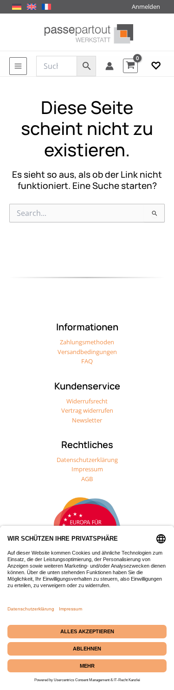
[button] (156, 66)
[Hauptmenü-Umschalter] (18, 66)
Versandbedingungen (87, 352)
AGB (87, 479)
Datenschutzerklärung (87, 460)
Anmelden (146, 6)
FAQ (87, 361)
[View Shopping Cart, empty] (130, 66)
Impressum (87, 469)
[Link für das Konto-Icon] (109, 66)
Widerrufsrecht (87, 401)
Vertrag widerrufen (87, 410)
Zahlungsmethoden (87, 342)
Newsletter (87, 420)
